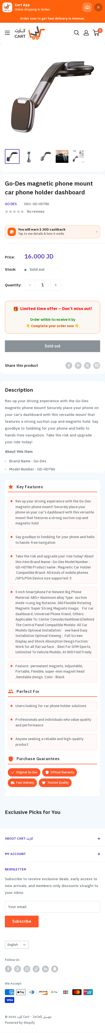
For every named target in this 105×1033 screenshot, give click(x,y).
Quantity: (13, 285)
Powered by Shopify (20, 1022)
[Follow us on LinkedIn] (45, 969)
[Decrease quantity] (30, 285)
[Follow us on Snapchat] (54, 969)
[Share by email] (96, 365)
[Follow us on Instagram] (26, 969)
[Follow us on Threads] (17, 969)
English (13, 944)
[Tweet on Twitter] (87, 365)
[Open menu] (7, 33)
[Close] (98, 7)
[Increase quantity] (56, 285)
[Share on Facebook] (68, 365)
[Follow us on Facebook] (8, 969)
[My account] (86, 32)
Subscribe (21, 921)
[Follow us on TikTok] (36, 969)
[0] (96, 33)
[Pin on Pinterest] (78, 365)
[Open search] (76, 32)
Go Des (11, 204)
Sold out (53, 346)
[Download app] (87, 7)
